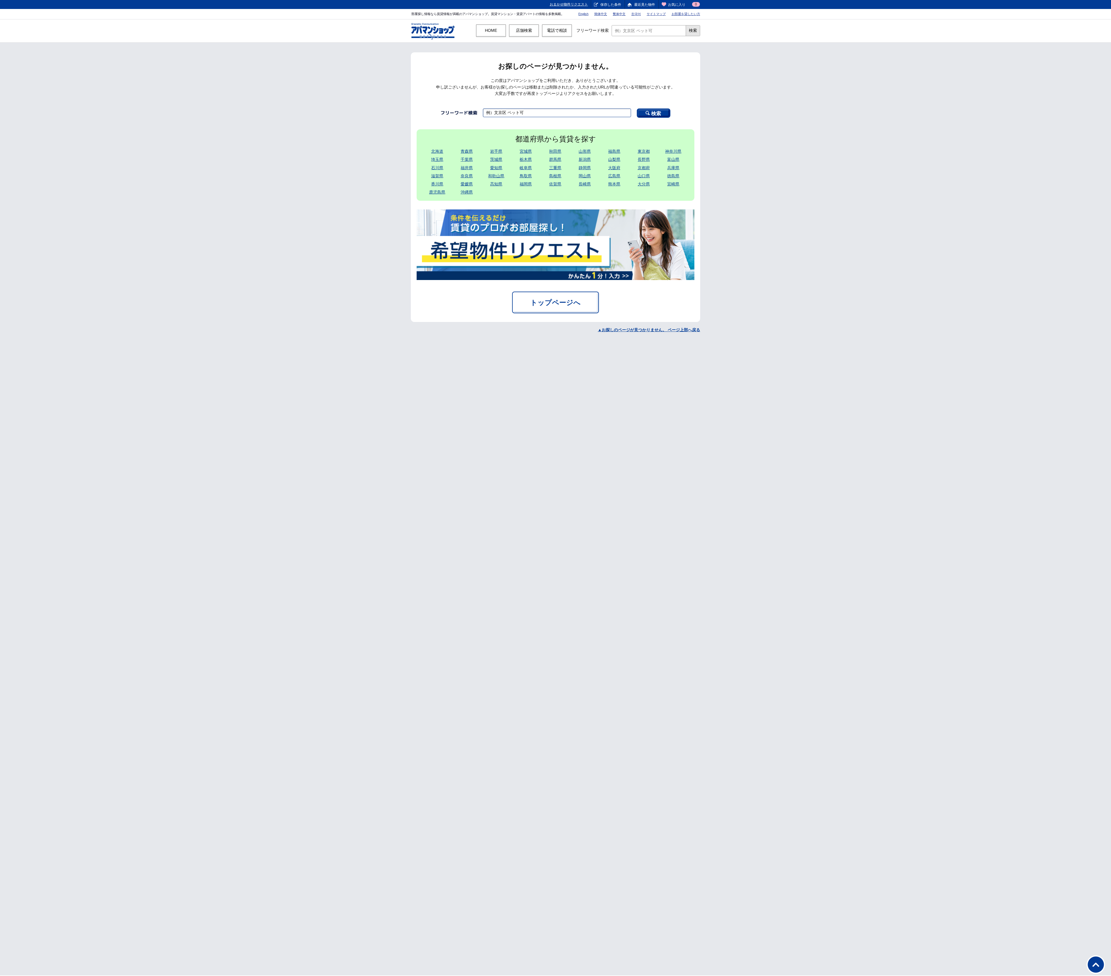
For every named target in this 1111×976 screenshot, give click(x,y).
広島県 (614, 176)
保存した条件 (610, 5)
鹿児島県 (437, 192)
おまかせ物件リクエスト (569, 4)
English (583, 14)
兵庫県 (673, 167)
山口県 (644, 176)
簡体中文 (600, 14)
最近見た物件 (644, 5)
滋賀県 (437, 176)
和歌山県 (496, 176)
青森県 (467, 151)
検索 (693, 30)
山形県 (585, 151)
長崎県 (585, 184)
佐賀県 (555, 184)
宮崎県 (673, 184)
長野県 (644, 159)
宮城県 (526, 151)
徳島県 (673, 176)
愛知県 (496, 167)
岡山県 (585, 176)
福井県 (467, 167)
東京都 (644, 151)
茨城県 (496, 159)
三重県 (555, 167)
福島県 (614, 151)
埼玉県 (437, 159)
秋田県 (555, 151)
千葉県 (467, 159)
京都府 (644, 167)
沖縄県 (467, 192)
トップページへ (555, 302)
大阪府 (614, 167)
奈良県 (467, 176)
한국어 (636, 14)
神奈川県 (673, 151)
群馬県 (555, 159)
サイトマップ (656, 14)
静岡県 (585, 167)
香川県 (437, 184)
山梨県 (614, 159)
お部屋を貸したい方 (686, 14)
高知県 (496, 184)
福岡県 (526, 184)
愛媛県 (467, 184)
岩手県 (496, 151)
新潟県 (585, 159)
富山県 (673, 159)
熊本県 (614, 184)
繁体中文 (619, 14)
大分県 (644, 184)
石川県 (437, 167)
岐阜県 (526, 167)
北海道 (437, 151)
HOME (491, 30)
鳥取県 (526, 176)
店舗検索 (524, 30)
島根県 (555, 176)
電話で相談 (557, 30)
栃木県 (526, 159)
